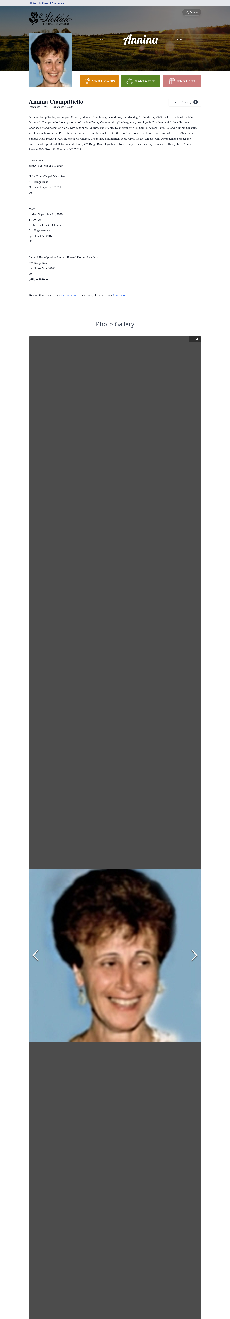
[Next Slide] (194, 955)
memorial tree (69, 295)
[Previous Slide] (35, 955)
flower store (120, 295)
